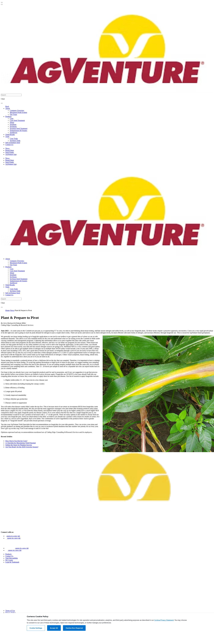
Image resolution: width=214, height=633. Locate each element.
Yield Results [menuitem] (10, 134)
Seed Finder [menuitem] (9, 152)
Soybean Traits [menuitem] (15, 141)
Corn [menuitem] (11, 118)
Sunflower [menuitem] (13, 132)
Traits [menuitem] (7, 137)
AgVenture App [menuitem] (10, 154)
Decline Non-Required (74, 628)
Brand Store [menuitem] (9, 150)
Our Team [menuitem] (13, 114)
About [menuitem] (7, 108)
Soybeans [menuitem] (13, 126)
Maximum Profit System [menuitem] (18, 112)
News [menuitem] (7, 148)
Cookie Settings (36, 628)
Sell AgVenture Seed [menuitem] (12, 143)
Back (7, 106)
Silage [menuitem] (12, 122)
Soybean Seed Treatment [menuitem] (18, 128)
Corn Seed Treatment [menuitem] (17, 120)
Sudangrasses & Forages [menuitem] (18, 130)
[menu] (2, 2)
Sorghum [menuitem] (13, 124)
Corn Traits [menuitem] (14, 139)
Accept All (54, 628)
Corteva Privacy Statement (164, 620)
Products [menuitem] (8, 116)
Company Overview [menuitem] (17, 110)
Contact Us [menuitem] (9, 145)
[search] (2, 103)
